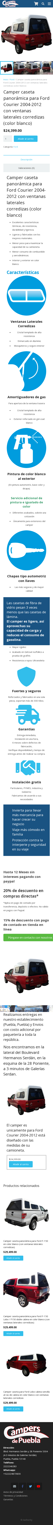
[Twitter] (30, 1486)
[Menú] (49, 3)
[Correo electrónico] (14, 1486)
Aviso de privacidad (13, 1491)
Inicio (5, 79)
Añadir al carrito (26, 138)
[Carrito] (36, 3)
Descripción (26, 159)
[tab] (26, 159)
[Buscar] (43, 3)
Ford (12, 79)
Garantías (8, 1499)
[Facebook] (22, 1486)
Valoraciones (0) (26, 167)
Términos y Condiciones (15, 1495)
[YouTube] (38, 1486)
